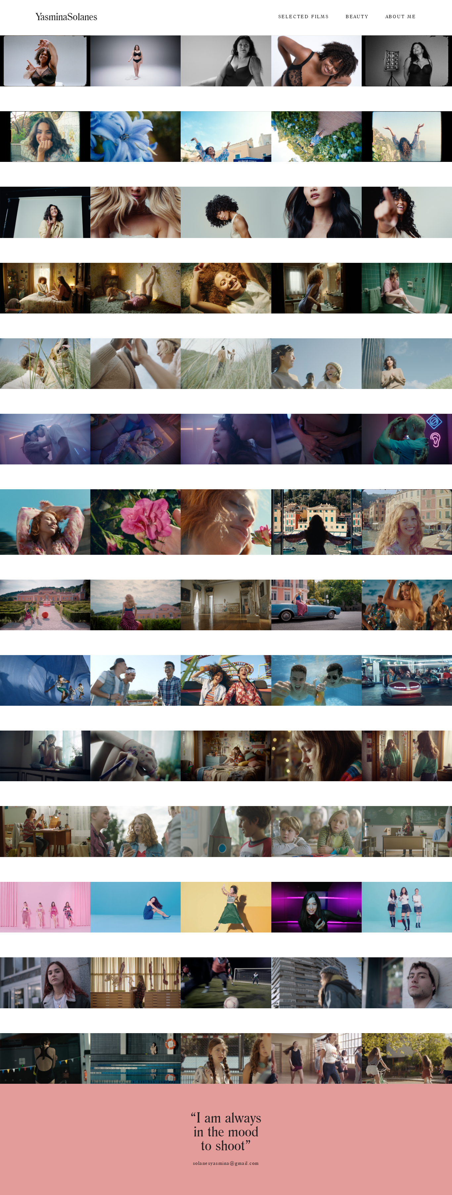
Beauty (357, 17)
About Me (400, 17)
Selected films (303, 17)
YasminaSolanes (66, 17)
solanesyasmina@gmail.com (226, 1163)
